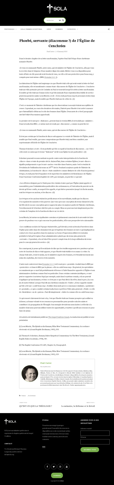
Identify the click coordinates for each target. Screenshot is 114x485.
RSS (43, 446)
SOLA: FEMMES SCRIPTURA (31, 29)
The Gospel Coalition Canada (58, 317)
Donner (57, 475)
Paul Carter (50, 51)
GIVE (49, 29)
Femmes (23, 395)
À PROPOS (71, 29)
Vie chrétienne (32, 395)
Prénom (83, 437)
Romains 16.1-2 (51, 77)
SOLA (62, 481)
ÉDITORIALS (9, 29)
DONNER (59, 29)
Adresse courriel (86, 428)
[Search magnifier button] (63, 20)
